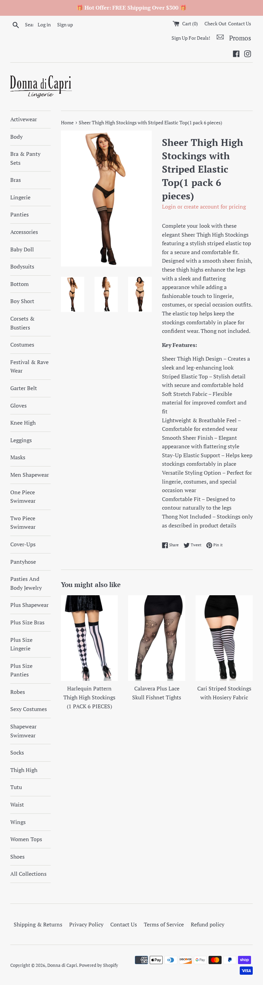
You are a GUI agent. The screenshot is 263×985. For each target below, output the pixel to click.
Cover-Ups (23, 544)
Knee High (23, 422)
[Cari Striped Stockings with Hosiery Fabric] (224, 638)
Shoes (17, 856)
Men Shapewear (29, 474)
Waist (17, 804)
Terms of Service (164, 924)
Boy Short (22, 301)
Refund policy (207, 924)
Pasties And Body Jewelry (26, 583)
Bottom (19, 284)
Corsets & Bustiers (22, 323)
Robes (17, 692)
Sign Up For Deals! (191, 38)
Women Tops (26, 839)
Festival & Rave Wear (29, 366)
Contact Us (239, 23)
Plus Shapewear (29, 605)
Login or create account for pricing (204, 206)
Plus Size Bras (27, 622)
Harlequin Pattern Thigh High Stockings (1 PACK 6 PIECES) (89, 697)
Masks (17, 457)
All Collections (28, 873)
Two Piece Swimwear (23, 522)
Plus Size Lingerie (21, 644)
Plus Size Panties (21, 670)
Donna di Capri (62, 965)
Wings (18, 822)
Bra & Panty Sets (25, 158)
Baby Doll (22, 249)
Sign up (65, 24)
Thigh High (23, 770)
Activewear (23, 119)
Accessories (24, 232)
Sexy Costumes (28, 709)
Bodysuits (22, 266)
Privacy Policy (86, 924)
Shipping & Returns (38, 924)
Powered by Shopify (98, 965)
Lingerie (20, 197)
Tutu (16, 787)
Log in (44, 24)
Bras (15, 180)
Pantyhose (23, 561)
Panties (19, 214)
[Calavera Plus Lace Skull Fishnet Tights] (156, 638)
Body (16, 136)
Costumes (22, 344)
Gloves (18, 405)
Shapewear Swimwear (23, 731)
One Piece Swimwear (23, 496)
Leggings (21, 440)
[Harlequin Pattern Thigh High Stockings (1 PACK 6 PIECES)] (89, 638)
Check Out (215, 23)
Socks (17, 752)
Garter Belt (23, 388)
